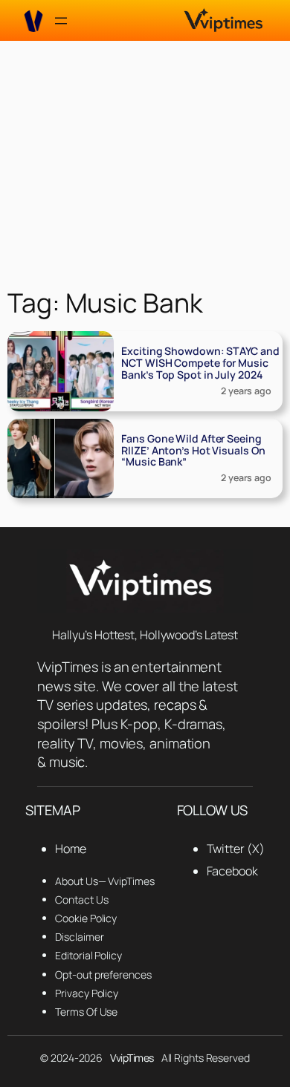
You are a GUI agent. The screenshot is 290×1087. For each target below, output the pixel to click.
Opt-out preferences (103, 974)
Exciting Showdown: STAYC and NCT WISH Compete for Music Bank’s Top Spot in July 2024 (200, 362)
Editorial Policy (88, 955)
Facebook (232, 871)
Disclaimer (79, 937)
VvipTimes (132, 1058)
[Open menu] (61, 21)
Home (70, 848)
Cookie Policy (86, 918)
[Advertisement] (145, 160)
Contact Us (81, 899)
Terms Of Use (86, 1012)
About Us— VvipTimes (104, 881)
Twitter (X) (236, 848)
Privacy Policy (86, 993)
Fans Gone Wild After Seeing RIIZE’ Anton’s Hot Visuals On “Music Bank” (193, 450)
